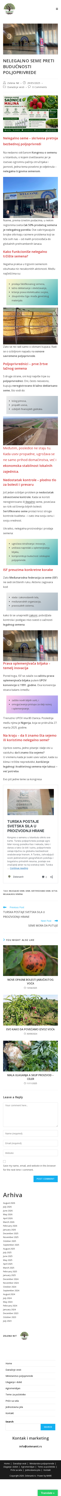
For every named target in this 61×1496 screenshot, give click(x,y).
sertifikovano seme (41, 891)
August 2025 (9, 1248)
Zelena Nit (13, 83)
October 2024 (9, 1286)
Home (9, 1363)
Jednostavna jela (14, 1407)
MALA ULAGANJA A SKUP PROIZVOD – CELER (30, 1077)
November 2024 (11, 1282)
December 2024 (10, 1279)
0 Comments (39, 87)
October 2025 (9, 1241)
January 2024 (9, 1309)
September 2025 (11, 1244)
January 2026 (9, 1229)
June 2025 (8, 1256)
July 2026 (7, 1206)
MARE (49, 1475)
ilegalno (30, 502)
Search (10, 1421)
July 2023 (7, 1320)
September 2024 (11, 1290)
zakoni (33, 615)
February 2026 (10, 1225)
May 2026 (7, 1214)
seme (28, 891)
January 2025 (9, 1275)
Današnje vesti (15, 87)
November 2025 (11, 1237)
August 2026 (9, 1203)
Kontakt (10, 1413)
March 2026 (8, 1222)
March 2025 (8, 1267)
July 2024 (7, 1298)
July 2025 (7, 1252)
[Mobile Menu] (57, 8)
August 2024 (9, 1294)
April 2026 (8, 1218)
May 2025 (7, 1260)
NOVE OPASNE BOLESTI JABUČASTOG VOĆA (30, 981)
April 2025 (8, 1263)
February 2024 (10, 1305)
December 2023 (10, 1313)
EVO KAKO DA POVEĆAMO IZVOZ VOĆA (30, 1029)
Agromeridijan (13, 1388)
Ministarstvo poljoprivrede (19, 1375)
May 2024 (7, 1301)
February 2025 (10, 1271)
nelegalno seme (17, 891)
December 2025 (10, 1233)
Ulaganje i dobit (14, 1382)
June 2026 (8, 1210)
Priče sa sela (12, 1400)
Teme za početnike (16, 1394)
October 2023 (9, 1317)
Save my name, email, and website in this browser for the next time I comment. (29, 1167)
